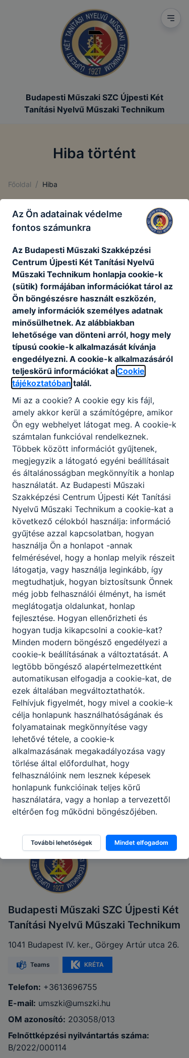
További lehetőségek (61, 842)
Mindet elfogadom (141, 842)
